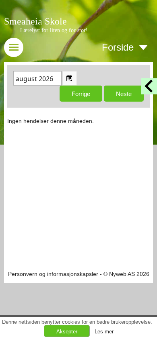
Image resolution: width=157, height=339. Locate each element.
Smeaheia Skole (35, 21)
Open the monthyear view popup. (69, 78)
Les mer (104, 332)
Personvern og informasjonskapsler (53, 274)
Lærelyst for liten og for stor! (54, 30)
